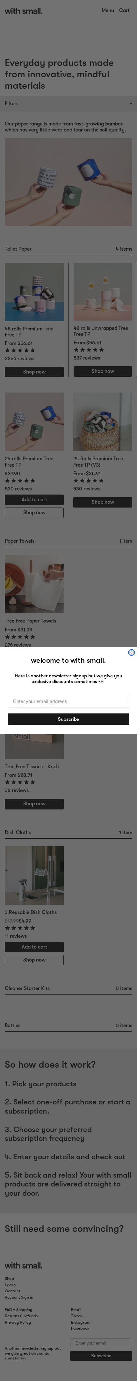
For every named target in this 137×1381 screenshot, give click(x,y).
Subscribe (68, 719)
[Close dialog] (131, 652)
